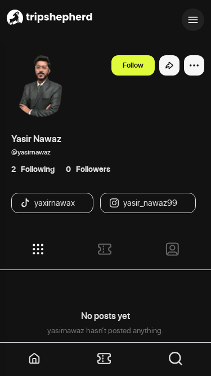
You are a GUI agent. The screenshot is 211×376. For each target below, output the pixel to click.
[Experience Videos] (104, 249)
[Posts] (38, 249)
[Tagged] (172, 249)
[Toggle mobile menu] (193, 19)
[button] (34, 359)
